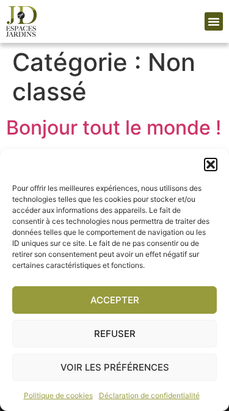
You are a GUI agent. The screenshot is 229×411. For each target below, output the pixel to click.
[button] (211, 164)
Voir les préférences (114, 367)
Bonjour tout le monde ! (113, 127)
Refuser (115, 333)
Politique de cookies (58, 395)
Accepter (114, 300)
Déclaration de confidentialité (149, 395)
